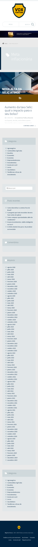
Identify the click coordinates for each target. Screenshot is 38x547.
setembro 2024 (12, 322)
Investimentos (11, 163)
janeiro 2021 (11, 427)
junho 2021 (10, 415)
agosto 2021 (11, 410)
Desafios (10, 153)
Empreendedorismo (13, 160)
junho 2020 (10, 443)
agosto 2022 (11, 381)
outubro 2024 (11, 320)
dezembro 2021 (12, 401)
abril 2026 (10, 277)
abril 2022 (10, 391)
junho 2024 (10, 329)
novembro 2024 (12, 317)
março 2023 (11, 365)
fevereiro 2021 (12, 424)
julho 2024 (10, 327)
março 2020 (11, 450)
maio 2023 (10, 360)
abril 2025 (10, 305)
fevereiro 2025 (12, 310)
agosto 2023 (11, 353)
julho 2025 (10, 298)
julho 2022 (10, 384)
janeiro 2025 (11, 312)
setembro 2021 (12, 408)
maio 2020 (10, 446)
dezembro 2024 (12, 315)
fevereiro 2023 (12, 367)
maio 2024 (10, 332)
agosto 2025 (11, 296)
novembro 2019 (12, 460)
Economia (10, 158)
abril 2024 (10, 334)
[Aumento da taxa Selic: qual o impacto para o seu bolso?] (19, 83)
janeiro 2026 (11, 284)
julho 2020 (10, 441)
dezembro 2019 (12, 458)
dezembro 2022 (12, 372)
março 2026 (11, 279)
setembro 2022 (12, 379)
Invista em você (12, 165)
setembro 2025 (12, 293)
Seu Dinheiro (11, 170)
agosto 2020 (11, 439)
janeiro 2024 (11, 341)
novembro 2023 (12, 346)
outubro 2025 (11, 291)
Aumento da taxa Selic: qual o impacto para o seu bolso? (19, 110)
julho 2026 (10, 270)
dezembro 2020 (12, 429)
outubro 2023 (11, 348)
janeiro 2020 (11, 455)
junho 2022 (10, 386)
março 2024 (11, 336)
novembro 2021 (12, 403)
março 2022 (11, 393)
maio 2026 (10, 274)
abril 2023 (10, 362)
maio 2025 (10, 303)
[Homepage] (19, 10)
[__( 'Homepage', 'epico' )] (19, 527)
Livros (9, 167)
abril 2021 (10, 420)
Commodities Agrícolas (14, 151)
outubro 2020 (11, 434)
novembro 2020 (12, 431)
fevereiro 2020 (12, 453)
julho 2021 (10, 412)
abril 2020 (10, 448)
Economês (20, 98)
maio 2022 (10, 389)
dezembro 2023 (12, 343)
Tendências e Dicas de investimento (14, 173)
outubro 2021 (11, 405)
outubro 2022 (11, 377)
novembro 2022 (12, 374)
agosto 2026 (11, 267)
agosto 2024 (11, 324)
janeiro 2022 (11, 398)
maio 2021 (10, 417)
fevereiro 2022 (12, 396)
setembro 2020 (12, 436)
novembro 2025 (12, 289)
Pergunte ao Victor (26, 540)
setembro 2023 (12, 351)
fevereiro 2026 (12, 281)
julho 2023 (10, 355)
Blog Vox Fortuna (9, 533)
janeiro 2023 (11, 370)
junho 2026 (10, 272)
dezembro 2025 (12, 286)
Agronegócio (11, 148)
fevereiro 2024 (12, 339)
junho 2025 (10, 301)
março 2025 (11, 308)
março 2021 (11, 422)
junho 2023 (10, 358)
